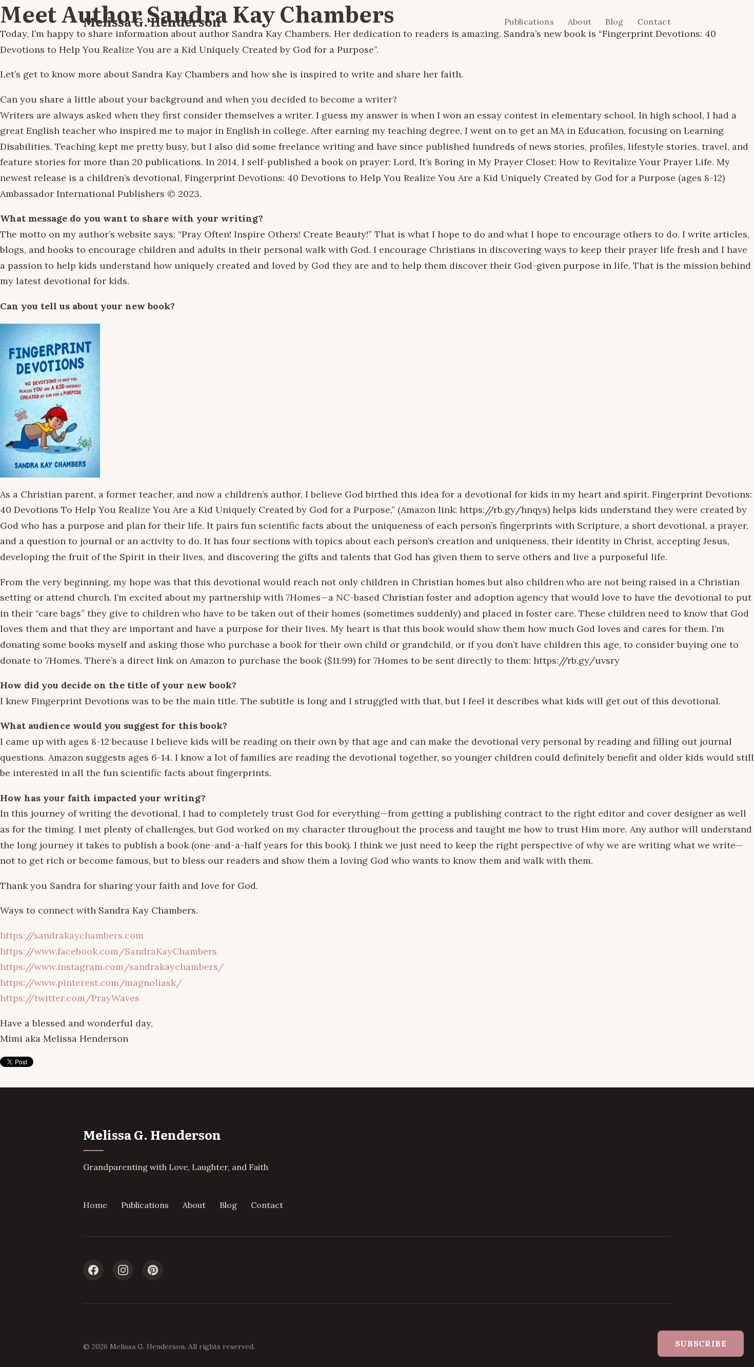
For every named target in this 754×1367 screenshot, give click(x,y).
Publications (529, 21)
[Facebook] (93, 1270)
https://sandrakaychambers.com (72, 935)
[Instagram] (123, 1270)
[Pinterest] (153, 1270)
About (580, 21)
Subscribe (701, 1343)
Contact (654, 21)
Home (95, 1205)
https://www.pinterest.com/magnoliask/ (91, 982)
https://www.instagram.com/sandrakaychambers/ (112, 967)
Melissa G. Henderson (152, 21)
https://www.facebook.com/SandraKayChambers (108, 951)
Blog (614, 21)
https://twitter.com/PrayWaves (70, 998)
